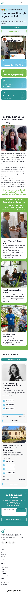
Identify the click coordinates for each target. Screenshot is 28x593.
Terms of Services (5, 586)
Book (2, 558)
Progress (4, 413)
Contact (3, 559)
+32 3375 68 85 (5, 571)
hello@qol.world (5, 567)
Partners (3, 556)
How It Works (4, 551)
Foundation (4, 554)
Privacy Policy (4, 584)
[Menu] (25, 2)
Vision (2, 549)
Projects (3, 552)
